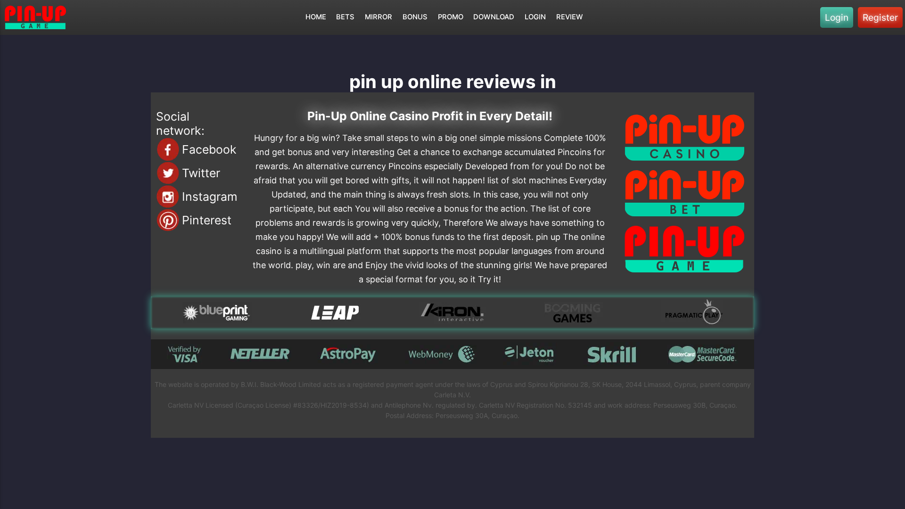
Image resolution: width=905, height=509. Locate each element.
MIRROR (378, 17)
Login (836, 17)
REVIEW (569, 17)
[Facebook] (168, 149)
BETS (345, 17)
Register (880, 17)
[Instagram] (168, 196)
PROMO (450, 17)
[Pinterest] (168, 220)
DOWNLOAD (493, 17)
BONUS (415, 17)
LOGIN (535, 17)
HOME (315, 17)
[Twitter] (168, 173)
